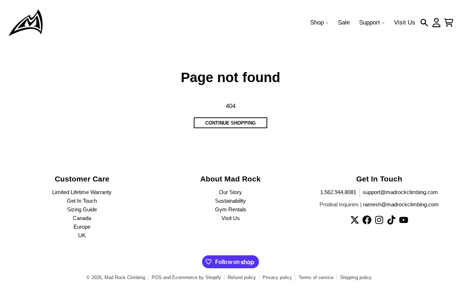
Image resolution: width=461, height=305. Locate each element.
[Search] (424, 22)
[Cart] (448, 22)
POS (157, 277)
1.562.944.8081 (338, 192)
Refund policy (242, 277)
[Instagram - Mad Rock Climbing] (379, 220)
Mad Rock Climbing (124, 277)
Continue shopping (230, 123)
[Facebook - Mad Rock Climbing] (367, 220)
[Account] (436, 22)
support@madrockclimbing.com (400, 192)
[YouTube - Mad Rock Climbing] (403, 220)
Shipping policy (356, 277)
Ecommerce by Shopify (196, 277)
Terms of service (316, 277)
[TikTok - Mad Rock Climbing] (391, 220)
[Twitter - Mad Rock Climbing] (354, 220)
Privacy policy (277, 277)
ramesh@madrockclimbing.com (401, 204)
